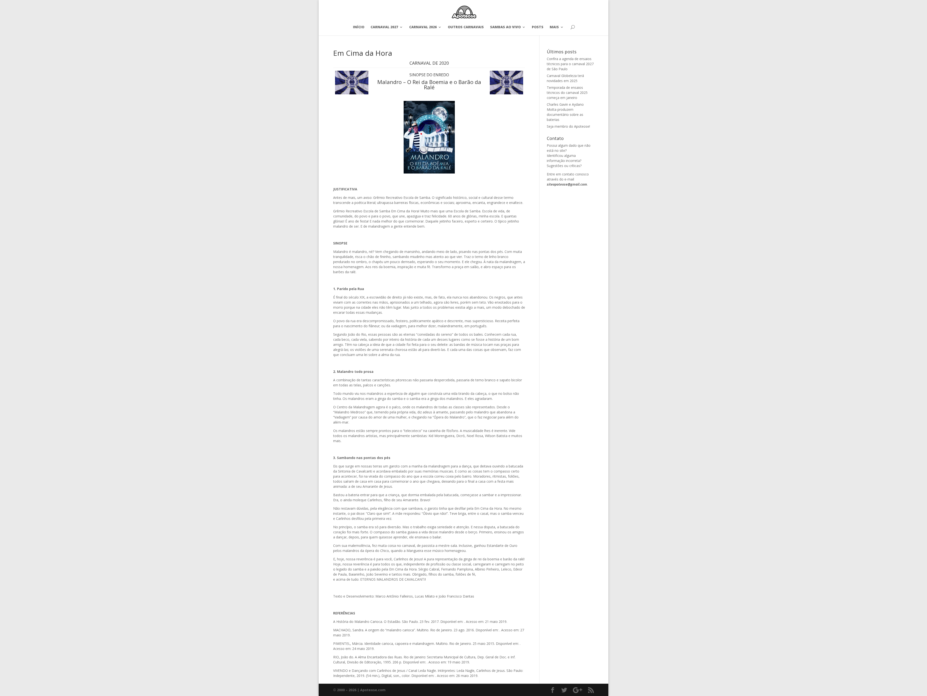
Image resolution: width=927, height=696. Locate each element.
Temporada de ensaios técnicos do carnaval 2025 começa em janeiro (567, 92)
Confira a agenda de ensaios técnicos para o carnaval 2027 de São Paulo (570, 63)
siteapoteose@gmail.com (567, 184)
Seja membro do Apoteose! (568, 126)
